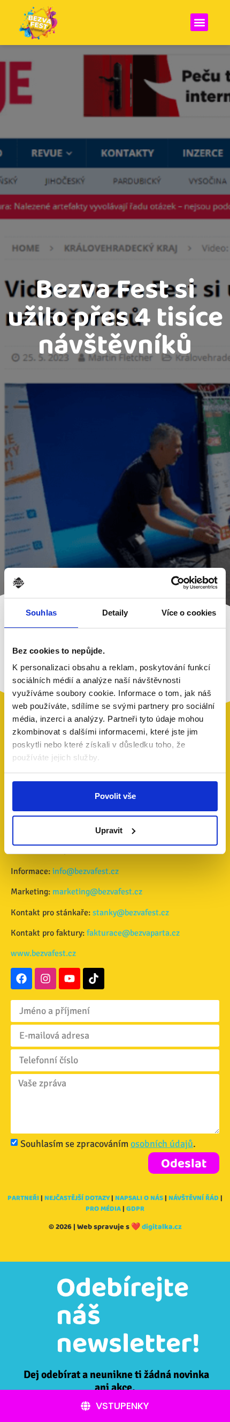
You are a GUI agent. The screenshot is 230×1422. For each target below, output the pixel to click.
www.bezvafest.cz (43, 953)
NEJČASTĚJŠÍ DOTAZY (77, 1198)
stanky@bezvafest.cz (131, 912)
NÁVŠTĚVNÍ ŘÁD (193, 1198)
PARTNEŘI (23, 1198)
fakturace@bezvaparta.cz (133, 933)
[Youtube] (69, 978)
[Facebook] (21, 978)
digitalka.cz (162, 1226)
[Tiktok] (93, 978)
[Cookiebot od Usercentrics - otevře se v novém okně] (171, 583)
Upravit (108, 830)
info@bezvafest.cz (85, 871)
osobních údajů (162, 1144)
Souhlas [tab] (41, 612)
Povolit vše (115, 796)
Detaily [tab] (115, 612)
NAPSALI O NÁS (139, 1198)
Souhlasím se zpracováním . (108, 1144)
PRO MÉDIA (103, 1208)
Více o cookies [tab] (189, 612)
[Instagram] (45, 978)
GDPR (135, 1208)
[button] (199, 22)
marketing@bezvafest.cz (97, 891)
